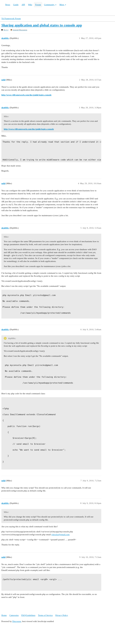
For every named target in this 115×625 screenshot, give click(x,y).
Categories (14, 615)
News (7, 5)
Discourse (16, 621)
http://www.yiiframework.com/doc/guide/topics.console (26, 95)
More (62, 5)
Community (49, 5)
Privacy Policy (61, 615)
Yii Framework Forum (11, 18)
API (23, 5)
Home (4, 615)
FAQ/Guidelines (28, 615)
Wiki (30, 5)
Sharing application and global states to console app (41, 25)
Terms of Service (45, 615)
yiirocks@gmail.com (60, 534)
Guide (16, 5)
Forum (38, 5)
